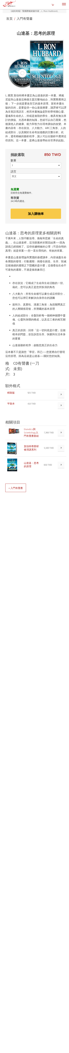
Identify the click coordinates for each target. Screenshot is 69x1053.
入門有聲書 (25, 19)
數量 (13, 160)
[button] (36, 64)
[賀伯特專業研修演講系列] (12, 448)
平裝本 (11, 403)
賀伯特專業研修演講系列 (31, 448)
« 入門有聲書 (16, 487)
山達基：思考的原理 (31, 464)
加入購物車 (36, 214)
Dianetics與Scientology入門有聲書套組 (31, 433)
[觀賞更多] (61, 432)
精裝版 (11, 392)
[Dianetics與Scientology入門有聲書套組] (13, 431)
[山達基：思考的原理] (12, 465)
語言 (13, 172)
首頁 (9, 19)
